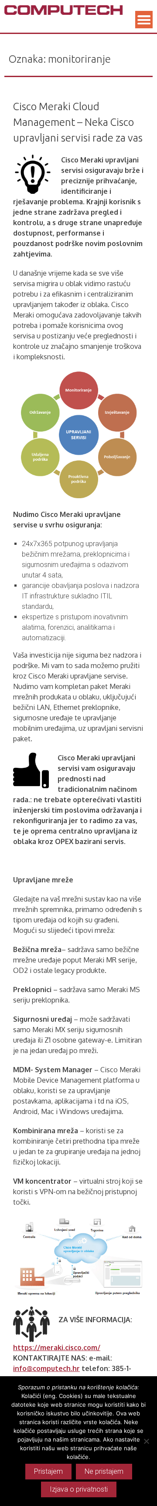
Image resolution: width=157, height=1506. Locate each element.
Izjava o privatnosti (79, 1489)
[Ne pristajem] (146, 1441)
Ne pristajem (104, 1471)
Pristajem (48, 1471)
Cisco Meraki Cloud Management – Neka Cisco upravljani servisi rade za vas (78, 122)
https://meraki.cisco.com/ (56, 1347)
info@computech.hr (46, 1368)
